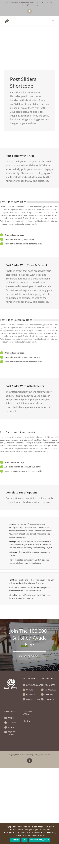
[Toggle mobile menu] (53, 21)
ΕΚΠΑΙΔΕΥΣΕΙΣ (50, 689)
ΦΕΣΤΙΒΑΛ (49, 694)
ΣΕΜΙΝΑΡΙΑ (49, 699)
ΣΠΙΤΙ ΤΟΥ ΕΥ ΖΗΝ (12, 733)
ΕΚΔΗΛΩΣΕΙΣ (50, 685)
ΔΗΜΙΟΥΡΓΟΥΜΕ (31, 699)
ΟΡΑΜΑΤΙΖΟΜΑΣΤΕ (31, 685)
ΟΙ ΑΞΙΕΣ (29, 689)
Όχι (24, 840)
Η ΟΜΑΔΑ (30, 694)
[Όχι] (55, 833)
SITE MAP (12, 722)
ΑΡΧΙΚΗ (11, 718)
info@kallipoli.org (31, 5)
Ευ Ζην (27, 721)
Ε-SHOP (11, 727)
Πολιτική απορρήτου (39, 840)
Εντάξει (15, 840)
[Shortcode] (29, 42)
